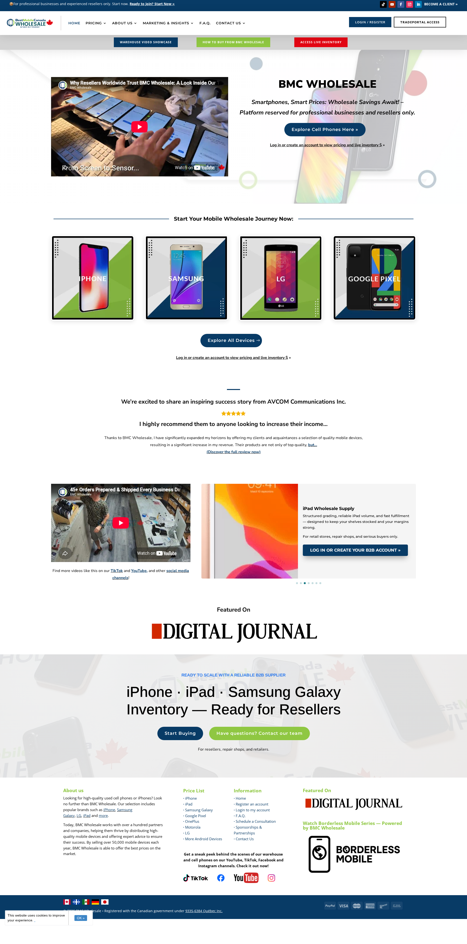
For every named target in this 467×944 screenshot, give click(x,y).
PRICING (94, 23)
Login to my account (252, 809)
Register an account (251, 804)
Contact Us (245, 838)
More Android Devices (202, 838)
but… (312, 445)
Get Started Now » (276, 939)
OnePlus (191, 821)
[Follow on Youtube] (392, 4)
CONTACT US (228, 23)
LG (79, 815)
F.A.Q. (205, 23)
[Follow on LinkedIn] (418, 4)
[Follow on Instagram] (409, 4)
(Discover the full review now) (234, 452)
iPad (86, 815)
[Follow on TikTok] (383, 4)
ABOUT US (122, 23)
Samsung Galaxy (198, 809)
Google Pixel (194, 815)
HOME (74, 23)
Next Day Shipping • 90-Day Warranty (265, 491)
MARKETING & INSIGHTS (166, 23)
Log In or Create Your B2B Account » (355, 550)
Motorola (191, 827)
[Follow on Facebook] (400, 4)
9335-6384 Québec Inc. (204, 911)
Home (240, 798)
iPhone (109, 809)
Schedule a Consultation (255, 821)
